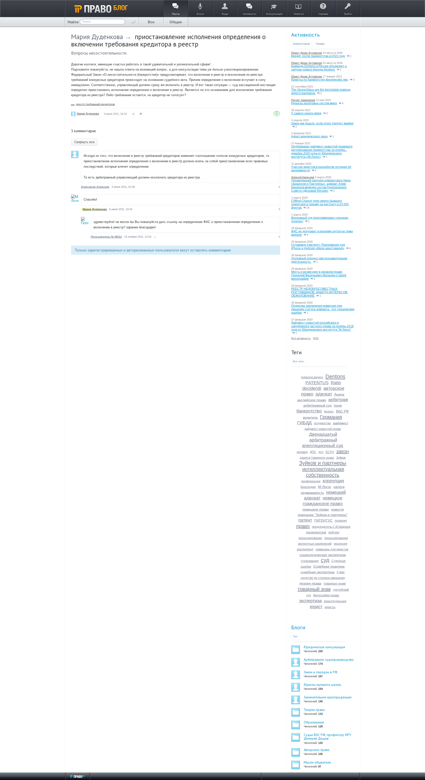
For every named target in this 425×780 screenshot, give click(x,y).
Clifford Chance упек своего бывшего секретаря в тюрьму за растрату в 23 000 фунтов (320, 204)
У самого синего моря (306, 113)
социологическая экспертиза (323, 555)
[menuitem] (151, 22)
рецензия (340, 543)
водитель (310, 417)
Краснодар (308, 487)
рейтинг (333, 532)
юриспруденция (335, 601)
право (303, 526)
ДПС (313, 452)
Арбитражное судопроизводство (329, 659)
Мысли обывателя (317, 762)
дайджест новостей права (322, 429)
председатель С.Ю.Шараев (331, 527)
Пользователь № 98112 (106, 236)
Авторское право (317, 750)
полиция (341, 520)
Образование (314, 722)
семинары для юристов (332, 549)
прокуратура (316, 532)
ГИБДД (304, 422)
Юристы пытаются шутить (322, 684)
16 (307, 207)
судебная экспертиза (317, 572)
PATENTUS (317, 382)
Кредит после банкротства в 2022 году (318, 56)
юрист (316, 606)
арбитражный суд (317, 405)
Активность (305, 34)
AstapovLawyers (312, 377)
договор (302, 452)
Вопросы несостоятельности (98, 53)
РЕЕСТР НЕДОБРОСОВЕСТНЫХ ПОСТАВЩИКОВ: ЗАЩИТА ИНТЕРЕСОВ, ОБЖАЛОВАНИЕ (319, 292)
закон (342, 451)
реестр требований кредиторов (95, 104)
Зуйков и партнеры (322, 463)
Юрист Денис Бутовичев (306, 52)
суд (325, 560)
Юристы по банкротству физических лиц (319, 79)
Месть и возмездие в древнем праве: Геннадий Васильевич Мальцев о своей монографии (318, 275)
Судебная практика (329, 566)
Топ (295, 636)
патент (305, 520)
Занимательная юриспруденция (327, 697)
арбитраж (338, 399)
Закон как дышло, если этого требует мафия (322, 123)
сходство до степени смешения (323, 578)
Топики (320, 43)
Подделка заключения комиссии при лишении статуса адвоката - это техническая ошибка (322, 309)
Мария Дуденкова (97, 36)
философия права (326, 595)
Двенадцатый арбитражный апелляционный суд (322, 440)
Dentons (335, 376)
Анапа (339, 394)
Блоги (298, 627)
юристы (330, 607)
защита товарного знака (317, 457)
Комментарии (301, 43)
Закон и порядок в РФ (320, 672)
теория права (310, 583)
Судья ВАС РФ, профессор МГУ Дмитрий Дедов (327, 737)
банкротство (309, 411)
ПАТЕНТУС (323, 520)
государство (322, 423)
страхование (310, 561)
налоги (339, 487)
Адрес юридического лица (309, 136)
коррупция (333, 480)
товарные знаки (334, 583)
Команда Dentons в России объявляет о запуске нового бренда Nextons (319, 67)
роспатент (305, 549)
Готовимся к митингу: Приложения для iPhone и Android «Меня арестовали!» (318, 246)
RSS (316, 338)
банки (338, 405)
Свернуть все (84, 142)
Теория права (314, 709)
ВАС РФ (342, 411)
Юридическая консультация (324, 647)
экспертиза (310, 600)
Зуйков (341, 457)
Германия (331, 417)
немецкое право (316, 509)
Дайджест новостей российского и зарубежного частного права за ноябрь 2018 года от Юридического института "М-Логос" (322, 326)
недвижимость (312, 493)
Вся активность (301, 338)
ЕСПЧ (330, 452)
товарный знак (314, 589)
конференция (310, 481)
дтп (321, 452)
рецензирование (310, 538)
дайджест (340, 423)
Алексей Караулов (302, 177)
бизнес (329, 411)
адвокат (324, 394)
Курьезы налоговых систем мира (314, 103)
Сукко (341, 572)
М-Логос (324, 487)
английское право (311, 400)
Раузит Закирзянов (303, 100)
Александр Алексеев (95, 186)
